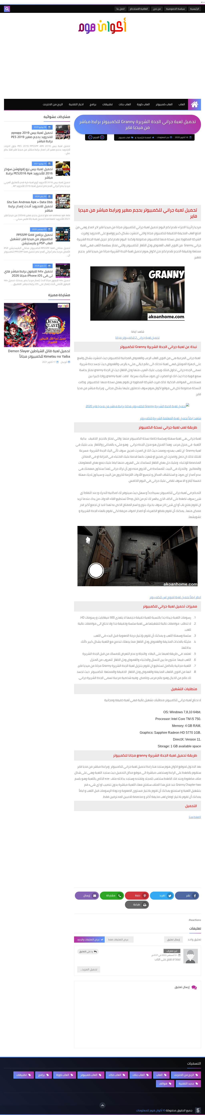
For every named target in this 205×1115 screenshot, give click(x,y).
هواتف (163, 1083)
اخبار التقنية (76, 104)
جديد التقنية (187, 1083)
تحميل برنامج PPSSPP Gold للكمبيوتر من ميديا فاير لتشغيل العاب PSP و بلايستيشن (31, 239)
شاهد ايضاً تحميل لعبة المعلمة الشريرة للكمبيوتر (170, 418)
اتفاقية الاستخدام (139, 8)
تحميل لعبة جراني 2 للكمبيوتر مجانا (137, 338)
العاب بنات (125, 104)
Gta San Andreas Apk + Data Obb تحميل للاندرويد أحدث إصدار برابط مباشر (30, 206)
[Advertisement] (102, 66)
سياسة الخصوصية (175, 8)
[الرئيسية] (194, 104)
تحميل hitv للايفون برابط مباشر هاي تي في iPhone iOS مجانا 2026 (28, 273)
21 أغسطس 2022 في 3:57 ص (164, 955)
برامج (93, 104)
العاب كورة (143, 104)
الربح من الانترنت (53, 104)
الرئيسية (194, 8)
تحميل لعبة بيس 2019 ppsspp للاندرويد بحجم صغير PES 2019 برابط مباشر (32, 137)
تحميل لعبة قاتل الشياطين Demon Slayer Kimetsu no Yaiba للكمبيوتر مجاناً (39, 354)
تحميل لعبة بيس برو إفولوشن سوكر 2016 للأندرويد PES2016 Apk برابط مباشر (28, 173)
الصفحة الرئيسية (144, 137)
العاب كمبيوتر (164, 104)
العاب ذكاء (115, 1074)
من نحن (157, 8)
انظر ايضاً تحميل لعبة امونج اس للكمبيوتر (175, 597)
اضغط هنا (195, 817)
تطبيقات (107, 104)
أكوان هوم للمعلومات (149, 1110)
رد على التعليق (86, 951)
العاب (182, 104)
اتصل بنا (121, 8)
